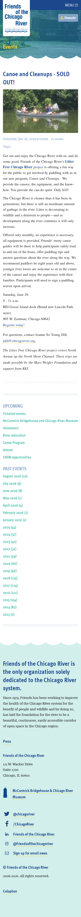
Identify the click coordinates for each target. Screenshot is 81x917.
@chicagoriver (24, 814)
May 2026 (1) (12, 498)
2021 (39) (10, 556)
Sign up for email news (30, 853)
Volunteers (10, 428)
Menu (70, 5)
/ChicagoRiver (23, 824)
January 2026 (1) (14, 520)
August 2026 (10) (15, 476)
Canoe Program (14, 442)
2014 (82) (10, 607)
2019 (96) (10, 570)
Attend (8, 450)
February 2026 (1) (15, 512)
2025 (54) (9, 527)
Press (7, 741)
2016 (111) (10, 592)
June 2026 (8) (12, 490)
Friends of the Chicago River (33, 834)
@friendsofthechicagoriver (33, 843)
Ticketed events (14, 413)
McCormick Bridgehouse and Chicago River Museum (40, 420)
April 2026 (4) (13, 505)
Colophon (10, 891)
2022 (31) (9, 549)
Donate (70, 18)
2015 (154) (10, 599)
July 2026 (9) (12, 483)
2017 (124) (10, 585)
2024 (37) (9, 534)
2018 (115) (10, 578)
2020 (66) (10, 563)
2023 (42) (10, 541)
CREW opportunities (17, 457)
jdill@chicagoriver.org (19, 340)
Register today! (14, 324)
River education (14, 435)
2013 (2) (8, 614)
